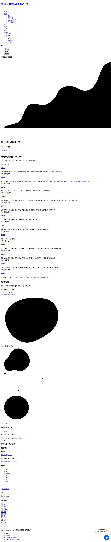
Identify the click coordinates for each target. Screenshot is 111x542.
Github (9, 33)
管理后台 (3, 57)
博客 (5, 26)
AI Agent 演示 (12, 20)
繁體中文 (10, 41)
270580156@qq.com (6, 292)
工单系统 (3, 215)
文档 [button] (5, 14)
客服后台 (10, 57)
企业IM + (3, 168)
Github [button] (6, 32)
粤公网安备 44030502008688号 (13, 539)
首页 (5, 12)
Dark (7, 51)
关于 (5, 30)
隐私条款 (7, 535)
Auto (7, 53)
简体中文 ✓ (11, 38)
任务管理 (3, 235)
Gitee (9, 35)
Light (7, 49)
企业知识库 (3, 196)
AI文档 (3, 526)
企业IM (3, 504)
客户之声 (3, 206)
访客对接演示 (12, 22)
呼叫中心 (3, 244)
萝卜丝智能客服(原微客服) (81, 181)
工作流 (2, 225)
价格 (5, 24)
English (6, 36)
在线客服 (3, 177)
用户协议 (7, 533)
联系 (5, 479)
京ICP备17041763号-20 (11, 537)
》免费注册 (4, 150)
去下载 (3, 440)
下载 (5, 28)
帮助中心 (10, 18)
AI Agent (3, 187)
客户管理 (3, 264)
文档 (9, 16)
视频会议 (3, 254)
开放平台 (3, 273)
